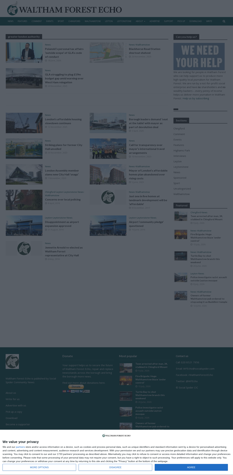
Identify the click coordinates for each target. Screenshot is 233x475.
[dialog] (116, 452)
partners (20, 447)
